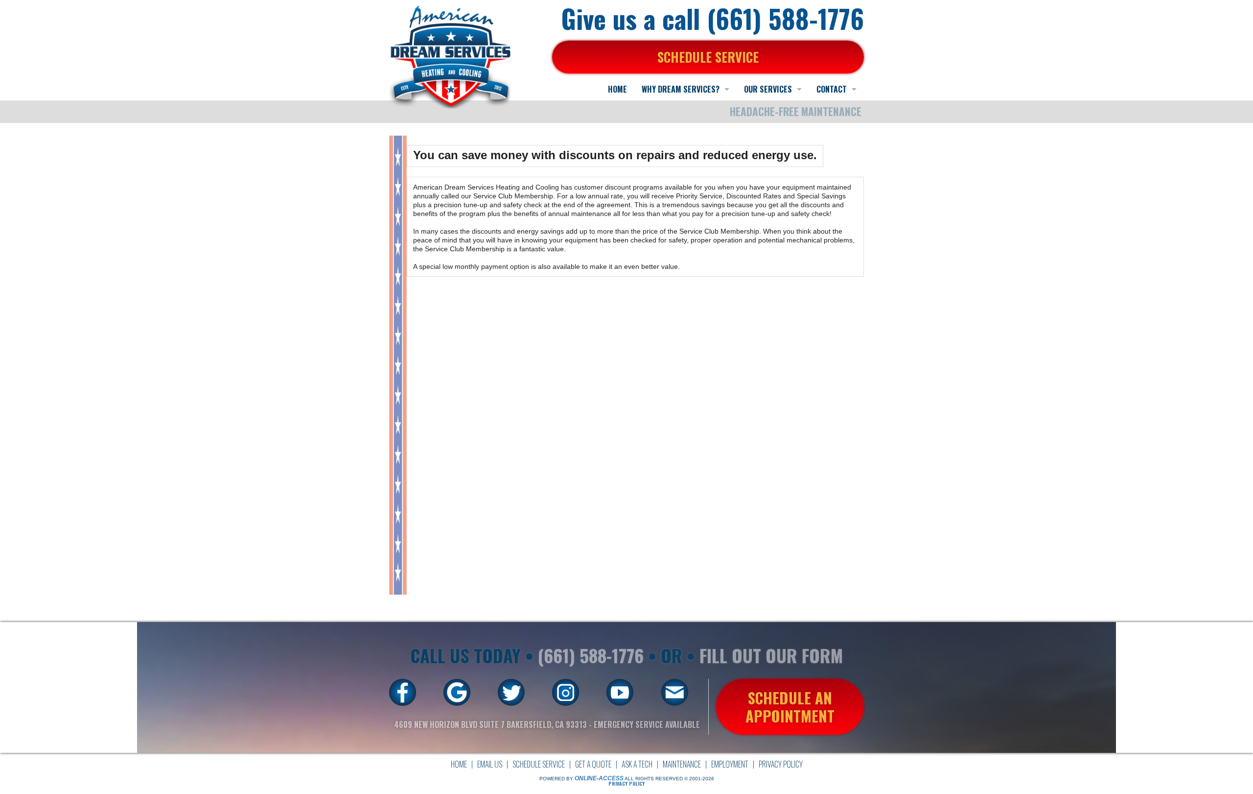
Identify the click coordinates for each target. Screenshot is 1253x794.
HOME (617, 89)
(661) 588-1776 (591, 655)
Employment (729, 764)
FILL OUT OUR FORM (771, 655)
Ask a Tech (637, 764)
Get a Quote (593, 764)
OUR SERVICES (768, 89)
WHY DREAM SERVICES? (680, 89)
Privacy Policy (781, 764)
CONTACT (831, 89)
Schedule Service (538, 764)
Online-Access (599, 778)
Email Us (489, 764)
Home (459, 764)
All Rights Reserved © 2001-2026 (669, 778)
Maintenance (682, 764)
